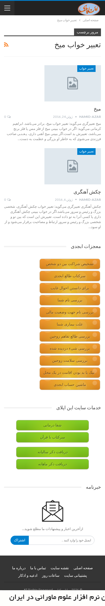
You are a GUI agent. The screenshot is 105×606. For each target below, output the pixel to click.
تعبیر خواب (86, 68)
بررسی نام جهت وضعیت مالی (70, 312)
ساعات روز (51, 575)
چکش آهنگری (87, 192)
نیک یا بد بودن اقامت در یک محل (68, 373)
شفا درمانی (52, 425)
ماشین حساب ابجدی (70, 385)
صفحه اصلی (83, 568)
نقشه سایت (60, 568)
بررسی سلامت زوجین (70, 361)
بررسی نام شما (70, 300)
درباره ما (19, 568)
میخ (97, 109)
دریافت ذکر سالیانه (53, 452)
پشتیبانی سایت (75, 575)
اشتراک (19, 540)
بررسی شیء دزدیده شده (70, 348)
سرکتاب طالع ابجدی (70, 276)
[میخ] (72, 83)
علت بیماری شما (70, 324)
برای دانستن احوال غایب (70, 288)
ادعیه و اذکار (27, 575)
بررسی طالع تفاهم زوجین (70, 336)
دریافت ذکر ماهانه (52, 464)
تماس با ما (38, 568)
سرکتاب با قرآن (52, 437)
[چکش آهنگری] (72, 166)
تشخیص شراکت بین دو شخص (70, 264)
